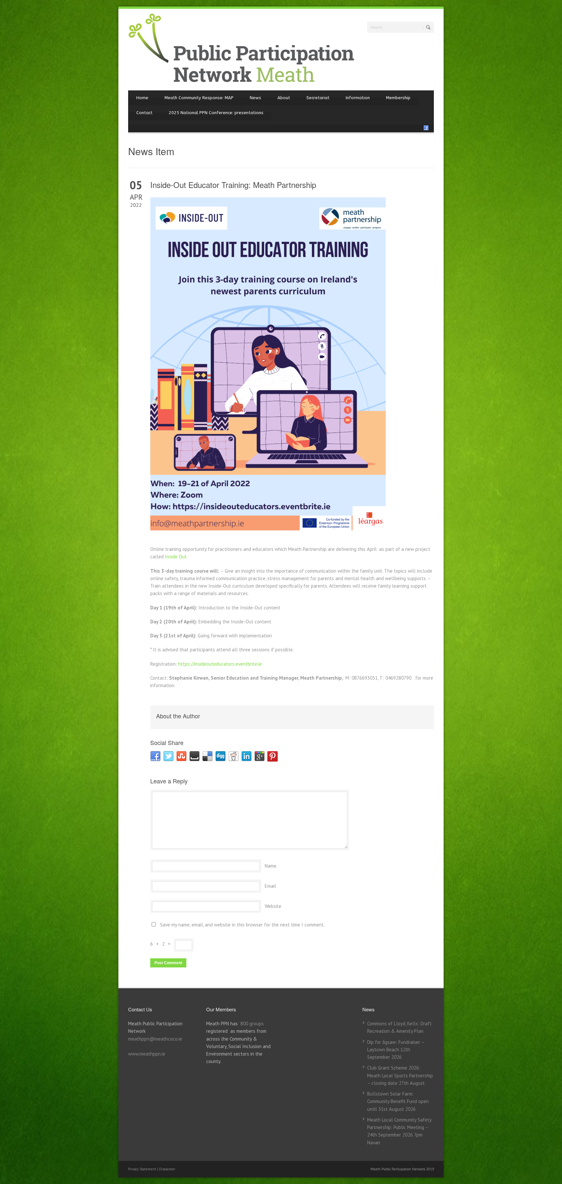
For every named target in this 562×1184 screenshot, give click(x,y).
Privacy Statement (142, 1169)
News (255, 97)
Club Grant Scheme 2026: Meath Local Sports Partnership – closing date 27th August (400, 1075)
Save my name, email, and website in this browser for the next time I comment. (242, 925)
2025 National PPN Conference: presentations (216, 112)
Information (358, 97)
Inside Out (176, 556)
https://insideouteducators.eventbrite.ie (220, 664)
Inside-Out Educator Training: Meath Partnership (233, 184)
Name (270, 866)
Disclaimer (167, 1169)
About (283, 97)
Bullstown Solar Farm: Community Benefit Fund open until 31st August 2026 (398, 1101)
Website (273, 906)
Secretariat (317, 97)
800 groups (252, 1023)
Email (270, 886)
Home (142, 97)
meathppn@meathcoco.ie (155, 1039)
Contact (144, 112)
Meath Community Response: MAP (199, 97)
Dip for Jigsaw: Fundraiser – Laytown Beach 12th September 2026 (395, 1049)
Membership (398, 97)
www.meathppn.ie (146, 1054)
